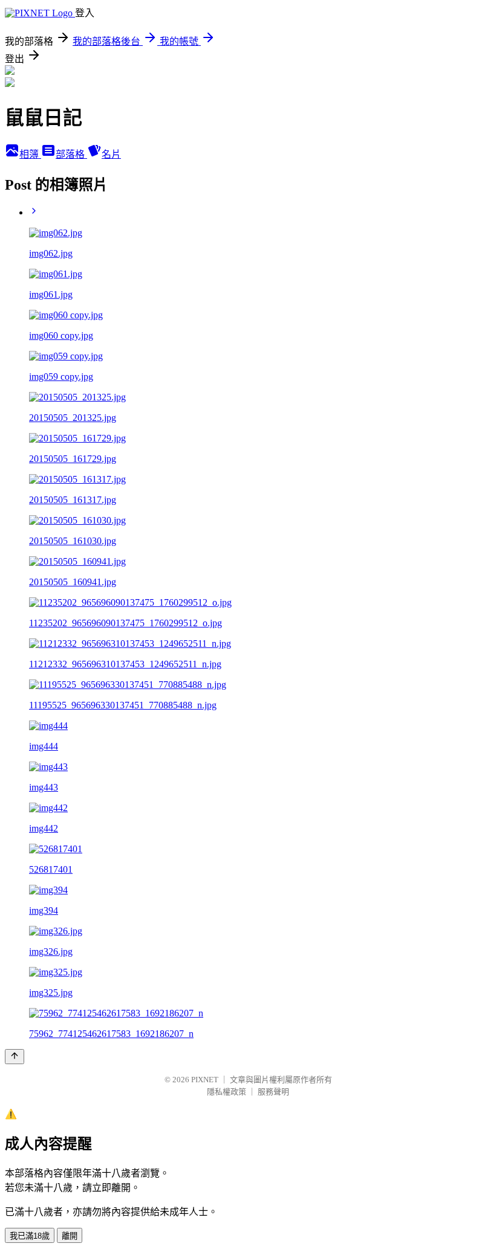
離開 (69, 1236)
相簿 (30, 154)
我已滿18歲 (30, 1236)
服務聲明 (273, 1091)
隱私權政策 (226, 1091)
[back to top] (14, 1056)
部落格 (71, 154)
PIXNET (204, 1079)
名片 (111, 154)
